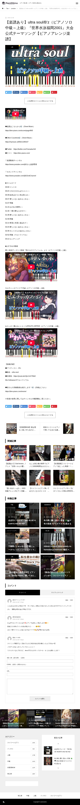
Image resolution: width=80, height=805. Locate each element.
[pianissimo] (10, 3)
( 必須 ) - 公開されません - (17, 664)
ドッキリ (43, 795)
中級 (12, 505)
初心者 (47, 530)
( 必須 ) (16, 657)
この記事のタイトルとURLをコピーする (40, 101)
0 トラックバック (57, 592)
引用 (71, 600)
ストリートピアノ (12, 530)
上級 (12, 47)
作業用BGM (47, 505)
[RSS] (4, 802)
